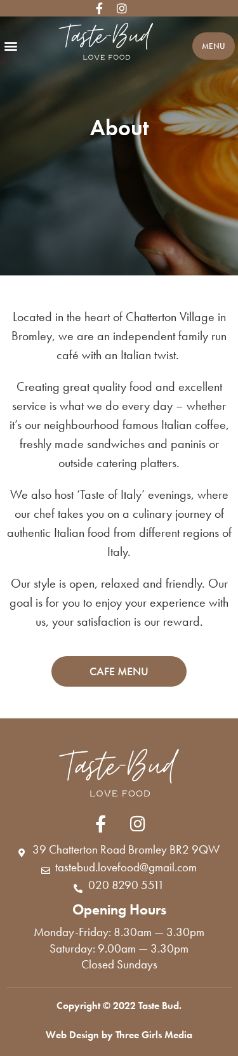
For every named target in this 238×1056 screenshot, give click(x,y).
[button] (11, 46)
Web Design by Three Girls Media (119, 1034)
